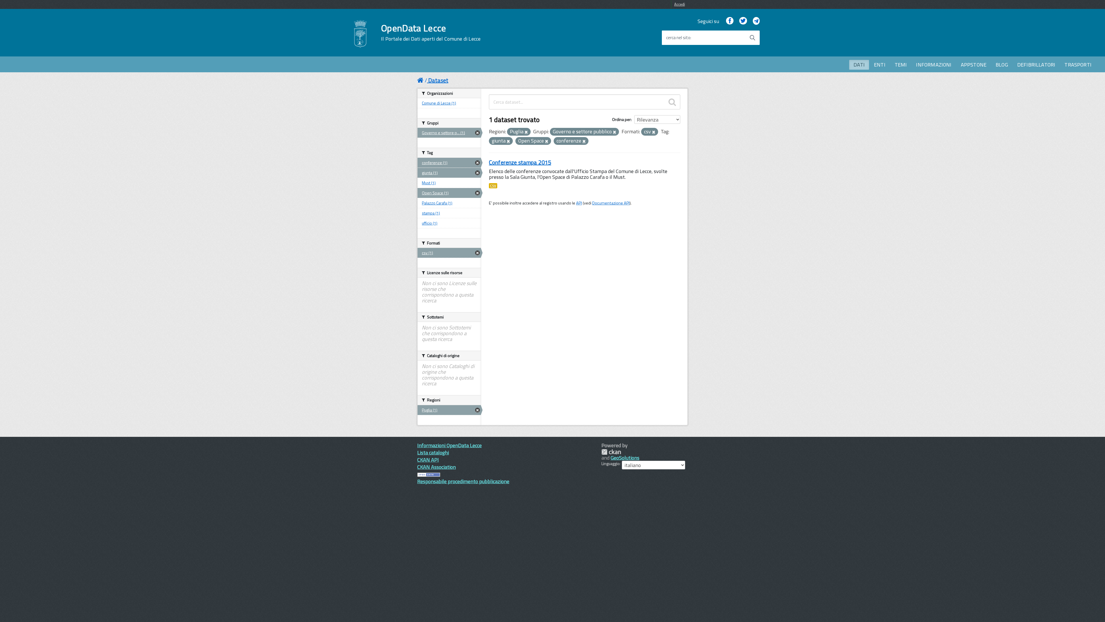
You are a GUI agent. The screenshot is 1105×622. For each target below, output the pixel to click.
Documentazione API (611, 203)
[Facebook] (730, 21)
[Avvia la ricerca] (752, 38)
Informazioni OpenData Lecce (449, 445)
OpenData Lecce (431, 32)
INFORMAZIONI (933, 65)
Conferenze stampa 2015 (520, 162)
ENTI (879, 65)
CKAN (611, 452)
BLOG (1002, 65)
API (579, 203)
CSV (493, 185)
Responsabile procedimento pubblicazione (463, 481)
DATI (859, 65)
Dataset (438, 80)
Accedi (679, 4)
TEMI (901, 65)
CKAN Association (436, 467)
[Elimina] (526, 132)
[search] (672, 102)
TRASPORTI (1077, 65)
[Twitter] (743, 21)
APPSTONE (973, 65)
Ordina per (621, 119)
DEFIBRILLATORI (1036, 65)
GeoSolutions (625, 458)
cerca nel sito (678, 38)
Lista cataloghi (433, 452)
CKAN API (428, 460)
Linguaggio (610, 463)
